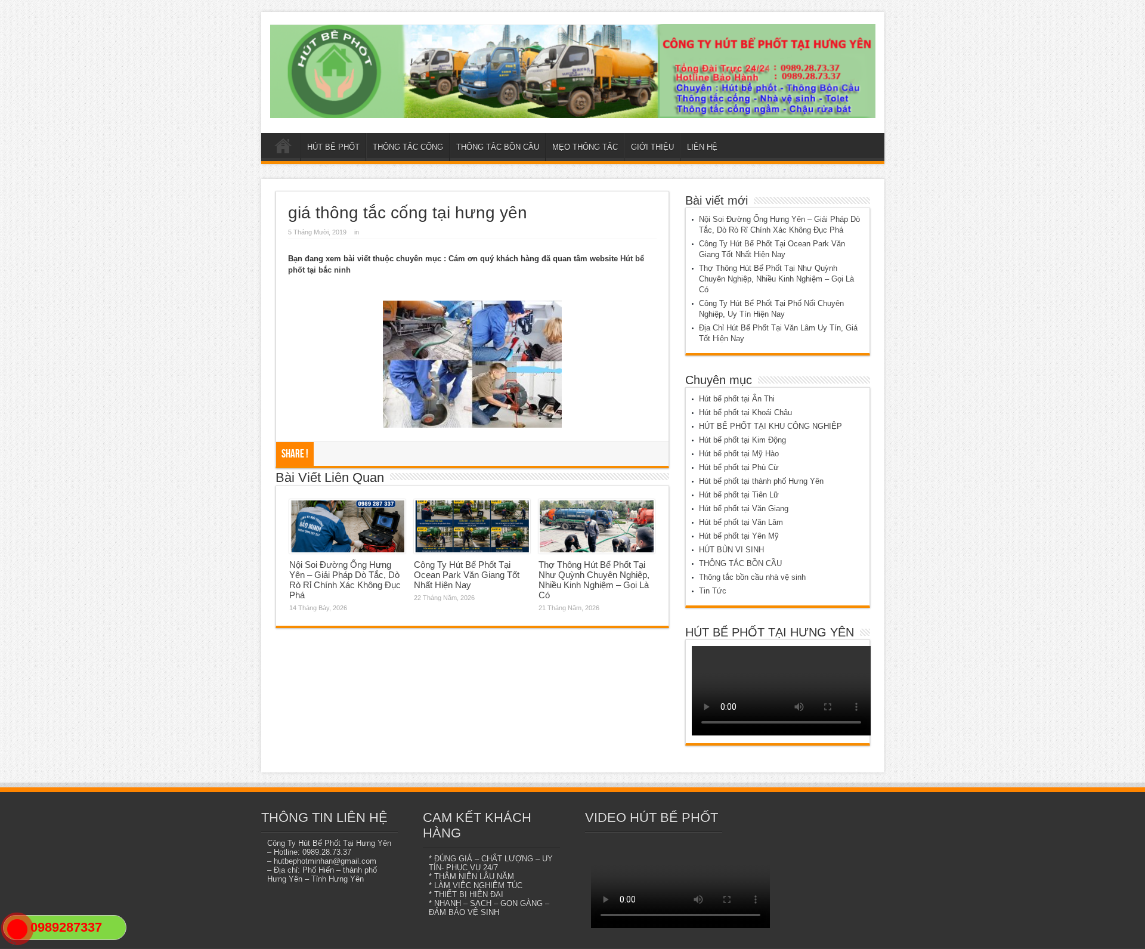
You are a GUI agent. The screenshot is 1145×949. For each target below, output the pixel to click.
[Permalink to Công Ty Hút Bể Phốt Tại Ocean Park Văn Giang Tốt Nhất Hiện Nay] (472, 526)
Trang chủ (283, 148)
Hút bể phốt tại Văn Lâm (741, 522)
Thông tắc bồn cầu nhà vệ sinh (752, 577)
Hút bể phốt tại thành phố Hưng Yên (761, 481)
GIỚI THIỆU (652, 147)
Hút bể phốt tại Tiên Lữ (739, 494)
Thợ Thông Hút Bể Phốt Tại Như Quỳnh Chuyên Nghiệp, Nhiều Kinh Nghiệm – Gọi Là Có (594, 579)
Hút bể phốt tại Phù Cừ (739, 467)
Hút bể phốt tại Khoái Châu (745, 412)
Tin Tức (712, 590)
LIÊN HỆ (702, 147)
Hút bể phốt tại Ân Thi (737, 398)
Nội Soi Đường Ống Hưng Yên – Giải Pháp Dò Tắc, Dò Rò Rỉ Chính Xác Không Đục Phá (345, 579)
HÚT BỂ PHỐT (333, 147)
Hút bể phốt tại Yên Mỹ (739, 535)
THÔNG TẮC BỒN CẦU (497, 147)
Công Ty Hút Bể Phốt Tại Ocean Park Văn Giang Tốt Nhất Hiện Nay (466, 574)
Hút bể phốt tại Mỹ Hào (739, 453)
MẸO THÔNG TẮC (585, 147)
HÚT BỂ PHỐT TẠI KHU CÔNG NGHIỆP (770, 426)
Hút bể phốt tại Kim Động (742, 439)
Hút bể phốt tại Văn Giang (743, 508)
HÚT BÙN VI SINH (731, 549)
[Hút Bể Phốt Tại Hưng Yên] (572, 71)
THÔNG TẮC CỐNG (408, 147)
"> (12, 943)
